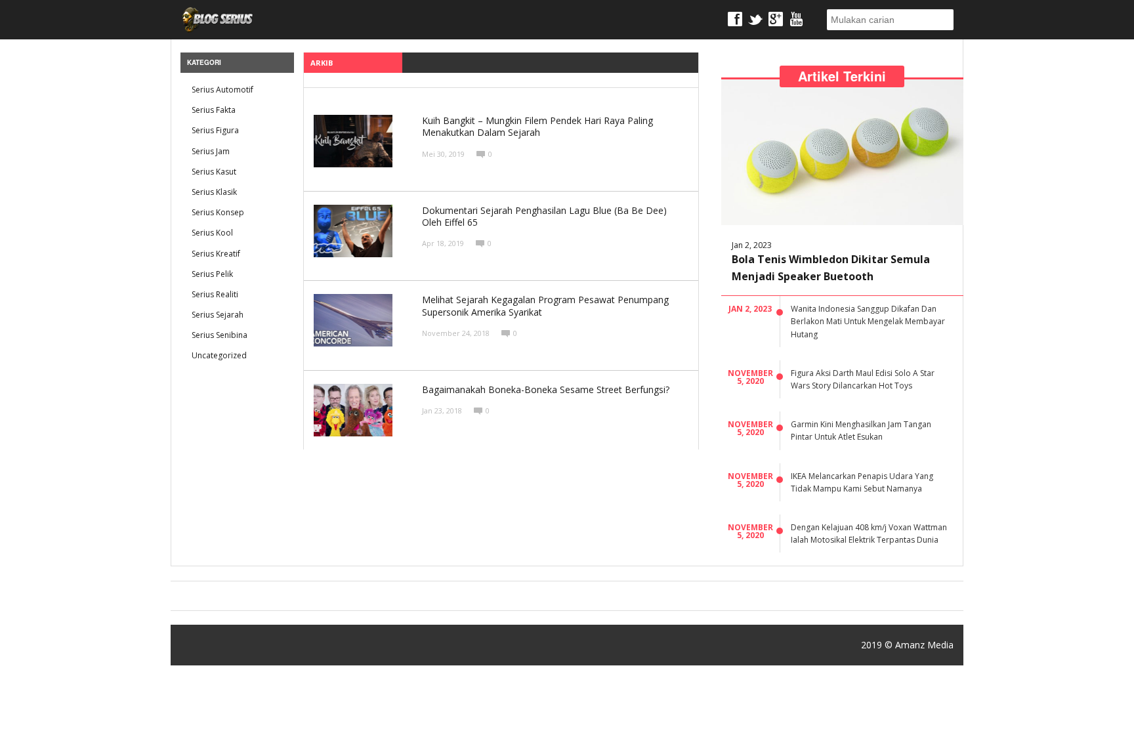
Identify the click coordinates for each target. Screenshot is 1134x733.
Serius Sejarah (217, 314)
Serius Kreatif (216, 253)
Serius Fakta (214, 109)
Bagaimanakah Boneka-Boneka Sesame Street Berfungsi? (545, 389)
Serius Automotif (222, 89)
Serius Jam (211, 151)
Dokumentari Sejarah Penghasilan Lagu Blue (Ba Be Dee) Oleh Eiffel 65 (544, 216)
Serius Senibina (219, 335)
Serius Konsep (218, 212)
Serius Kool (212, 232)
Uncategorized (219, 355)
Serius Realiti (215, 294)
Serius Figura (215, 130)
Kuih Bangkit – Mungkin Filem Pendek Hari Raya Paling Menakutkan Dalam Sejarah (537, 126)
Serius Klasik (214, 192)
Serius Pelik (212, 274)
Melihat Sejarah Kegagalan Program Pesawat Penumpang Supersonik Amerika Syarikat (545, 305)
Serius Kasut (214, 171)
